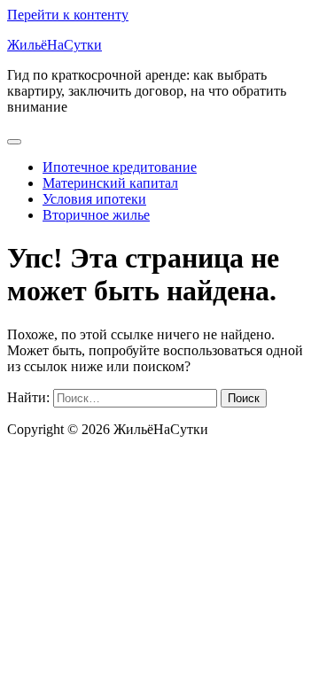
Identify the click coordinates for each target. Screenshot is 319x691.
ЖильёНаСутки (54, 44)
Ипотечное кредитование (120, 167)
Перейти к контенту (67, 14)
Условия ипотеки (94, 198)
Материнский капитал (110, 182)
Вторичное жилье (96, 214)
